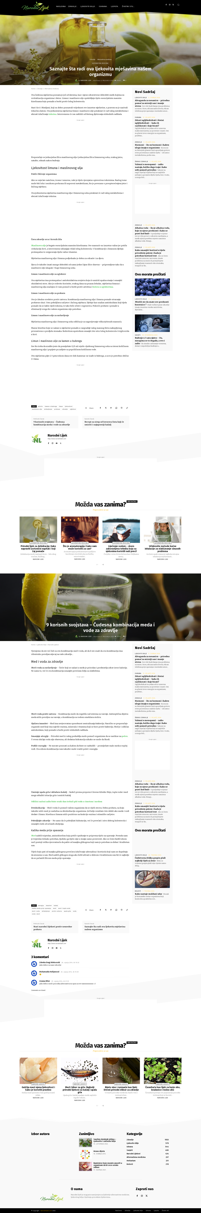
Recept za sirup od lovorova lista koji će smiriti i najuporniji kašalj (104, 423)
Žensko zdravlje (141, 161)
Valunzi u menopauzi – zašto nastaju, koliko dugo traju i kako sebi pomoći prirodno (151, 167)
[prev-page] (97, 564)
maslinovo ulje (37, 409)
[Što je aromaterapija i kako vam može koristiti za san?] (80, 530)
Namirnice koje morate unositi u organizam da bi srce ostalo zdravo (108, 1165)
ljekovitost (68, 406)
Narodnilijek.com (46, 1210)
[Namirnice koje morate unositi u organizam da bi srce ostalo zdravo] (85, 1166)
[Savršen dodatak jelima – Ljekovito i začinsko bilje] (85, 1142)
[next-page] (102, 564)
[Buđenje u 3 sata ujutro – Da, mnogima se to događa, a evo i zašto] (152, 323)
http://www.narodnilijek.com (57, 439)
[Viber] (121, 408)
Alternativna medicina (104, 59)
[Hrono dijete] (85, 1154)
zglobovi (73, 409)
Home (33, 89)
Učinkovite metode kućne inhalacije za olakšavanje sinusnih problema (163, 549)
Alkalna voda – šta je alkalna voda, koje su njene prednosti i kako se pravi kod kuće (152, 231)
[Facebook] (166, 5)
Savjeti (138, 335)
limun (61, 406)
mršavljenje (48, 409)
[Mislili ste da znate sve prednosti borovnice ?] (152, 287)
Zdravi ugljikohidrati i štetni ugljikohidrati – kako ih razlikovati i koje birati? (149, 123)
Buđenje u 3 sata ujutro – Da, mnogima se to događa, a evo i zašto (150, 341)
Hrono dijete (99, 1151)
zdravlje (65, 409)
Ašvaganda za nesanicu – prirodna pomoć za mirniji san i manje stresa (152, 103)
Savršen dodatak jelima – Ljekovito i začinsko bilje (105, 1140)
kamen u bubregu (51, 406)
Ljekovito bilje (141, 97)
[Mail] (56, 443)
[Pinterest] (111, 408)
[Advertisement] (80, 137)
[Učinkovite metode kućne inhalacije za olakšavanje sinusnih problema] (162, 530)
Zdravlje (92, 59)
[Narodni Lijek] (77, 80)
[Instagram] (170, 5)
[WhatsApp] (116, 408)
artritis (40, 406)
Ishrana (138, 117)
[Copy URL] (127, 408)
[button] (178, 5)
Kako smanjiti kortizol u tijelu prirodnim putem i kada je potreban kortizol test (150, 253)
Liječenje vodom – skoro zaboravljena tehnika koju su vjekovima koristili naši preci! (121, 549)
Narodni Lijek (86, 80)
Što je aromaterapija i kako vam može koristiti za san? (80, 547)
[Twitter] (173, 5)
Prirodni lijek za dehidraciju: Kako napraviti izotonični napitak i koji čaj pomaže (38, 549)
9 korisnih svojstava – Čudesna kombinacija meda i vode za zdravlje (52, 423)
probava (57, 409)
